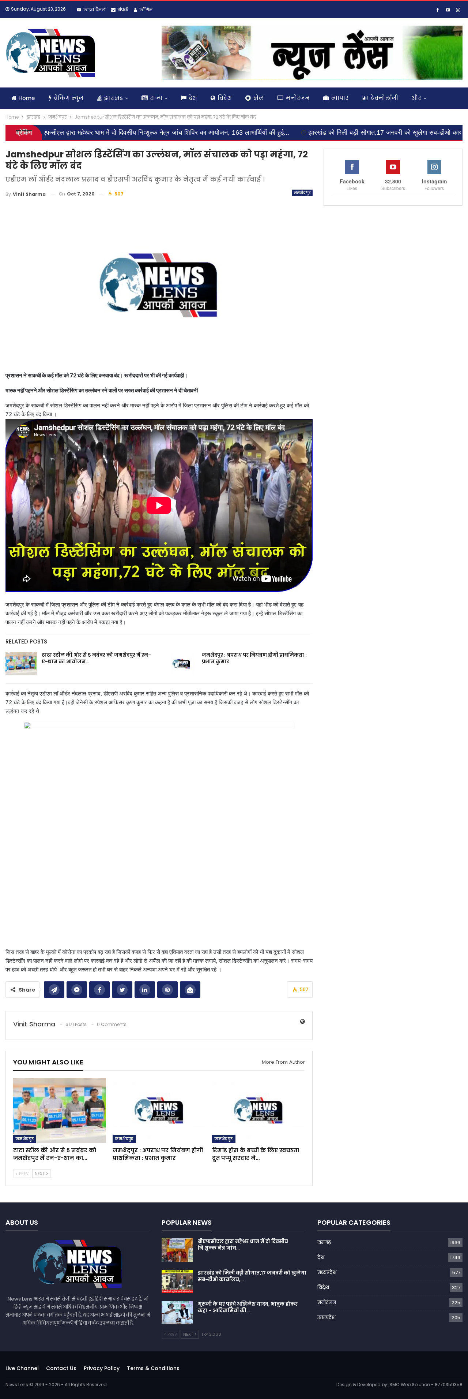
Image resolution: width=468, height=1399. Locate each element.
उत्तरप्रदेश (326, 1317)
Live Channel (22, 1368)
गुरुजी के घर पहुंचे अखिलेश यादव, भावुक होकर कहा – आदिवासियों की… (248, 1307)
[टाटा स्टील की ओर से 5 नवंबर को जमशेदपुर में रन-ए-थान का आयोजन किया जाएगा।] (21, 663)
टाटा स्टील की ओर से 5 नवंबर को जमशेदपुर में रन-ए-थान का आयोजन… (96, 658)
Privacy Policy (102, 1368)
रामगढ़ (324, 1242)
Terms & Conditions (153, 1368)
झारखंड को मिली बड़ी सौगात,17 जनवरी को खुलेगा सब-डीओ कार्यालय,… (252, 1276)
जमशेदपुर (302, 192)
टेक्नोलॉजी (384, 98)
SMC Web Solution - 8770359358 (426, 1384)
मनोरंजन (298, 98)
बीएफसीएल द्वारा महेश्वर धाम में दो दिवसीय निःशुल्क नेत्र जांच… (243, 1244)
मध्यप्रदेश (326, 1272)
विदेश (225, 98)
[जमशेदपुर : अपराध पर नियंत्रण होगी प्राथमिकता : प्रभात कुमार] (181, 663)
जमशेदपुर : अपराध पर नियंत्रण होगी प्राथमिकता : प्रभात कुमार (254, 658)
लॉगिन (145, 10)
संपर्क (123, 10)
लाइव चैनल (94, 10)
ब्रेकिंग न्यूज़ (68, 98)
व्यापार (339, 98)
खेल (258, 98)
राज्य (156, 98)
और (416, 98)
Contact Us (61, 1368)
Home (27, 98)
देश (193, 98)
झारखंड (113, 98)
